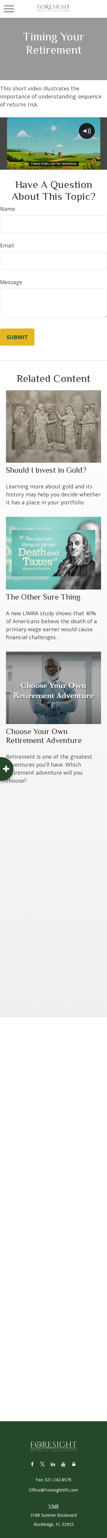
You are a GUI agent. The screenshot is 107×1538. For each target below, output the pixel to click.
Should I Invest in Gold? (46, 470)
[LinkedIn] (53, 1464)
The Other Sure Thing (43, 596)
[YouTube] (63, 1464)
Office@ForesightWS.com (53, 1490)
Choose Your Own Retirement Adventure (44, 736)
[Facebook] (32, 1464)
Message (11, 282)
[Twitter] (43, 1464)
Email (7, 245)
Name (7, 208)
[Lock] (74, 1464)
